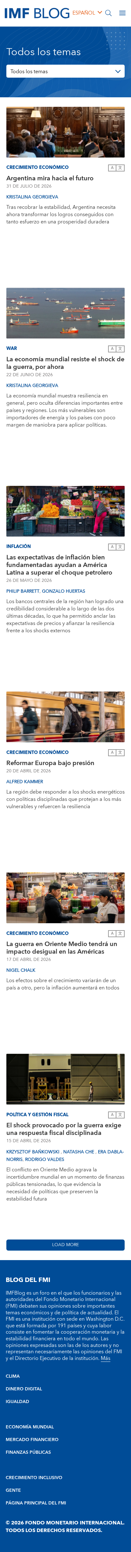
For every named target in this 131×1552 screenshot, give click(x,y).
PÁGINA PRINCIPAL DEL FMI (36, 1503)
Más (105, 1358)
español (83, 13)
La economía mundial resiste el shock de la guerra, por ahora (65, 363)
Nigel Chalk (20, 970)
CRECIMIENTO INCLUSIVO (34, 1478)
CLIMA (13, 1376)
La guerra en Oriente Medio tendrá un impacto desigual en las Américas (61, 948)
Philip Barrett (22, 591)
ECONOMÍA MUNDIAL (30, 1427)
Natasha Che (79, 1152)
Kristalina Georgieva (32, 197)
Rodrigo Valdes (44, 1159)
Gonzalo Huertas (63, 591)
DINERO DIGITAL (24, 1389)
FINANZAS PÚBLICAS (28, 1452)
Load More (65, 1245)
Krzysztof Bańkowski (33, 1152)
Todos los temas (29, 71)
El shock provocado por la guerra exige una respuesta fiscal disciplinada (63, 1129)
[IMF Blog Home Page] (37, 12)
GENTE (13, 1490)
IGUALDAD (17, 1402)
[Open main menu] (122, 13)
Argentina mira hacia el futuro (49, 178)
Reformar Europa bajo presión (50, 763)
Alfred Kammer (24, 782)
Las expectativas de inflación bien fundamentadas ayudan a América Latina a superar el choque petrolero (59, 565)
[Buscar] (108, 13)
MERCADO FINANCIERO (32, 1440)
